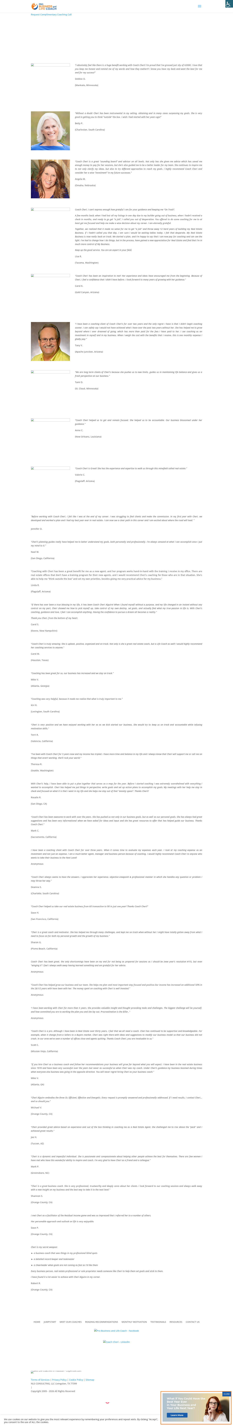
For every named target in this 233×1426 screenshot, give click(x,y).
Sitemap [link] (90, 1379)
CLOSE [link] (227, 1394)
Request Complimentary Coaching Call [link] (51, 14)
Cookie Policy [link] (76, 1379)
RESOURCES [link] (176, 1322)
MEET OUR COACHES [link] (71, 1322)
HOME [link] (37, 1322)
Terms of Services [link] (40, 1379)
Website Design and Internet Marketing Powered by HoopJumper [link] (116, 1406)
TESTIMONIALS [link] (158, 1322)
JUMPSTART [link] (50, 1322)
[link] (229, 4)
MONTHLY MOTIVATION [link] (134, 1322)
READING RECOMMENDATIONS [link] (101, 1322)
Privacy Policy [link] (59, 1379)
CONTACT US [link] (193, 1322)
